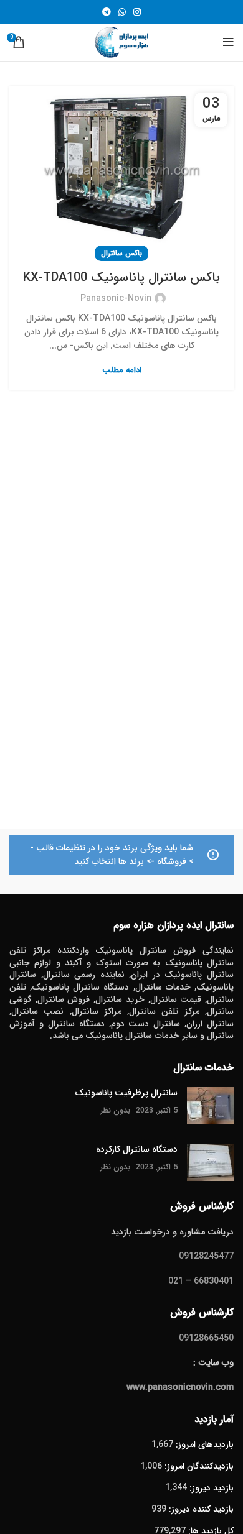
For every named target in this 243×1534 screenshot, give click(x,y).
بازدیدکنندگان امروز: (198, 1466)
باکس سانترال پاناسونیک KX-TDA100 (121, 277)
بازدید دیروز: (210, 1488)
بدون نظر (115, 1111)
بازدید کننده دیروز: (200, 1509)
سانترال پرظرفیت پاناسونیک (126, 1093)
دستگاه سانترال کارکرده (137, 1149)
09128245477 (206, 1256)
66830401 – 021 (201, 1281)
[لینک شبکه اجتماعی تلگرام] (106, 12)
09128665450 (206, 1338)
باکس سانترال (121, 253)
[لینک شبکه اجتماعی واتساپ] (122, 12)
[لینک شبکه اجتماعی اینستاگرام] (137, 12)
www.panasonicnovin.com (180, 1387)
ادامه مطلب (121, 370)
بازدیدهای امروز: (203, 1444)
